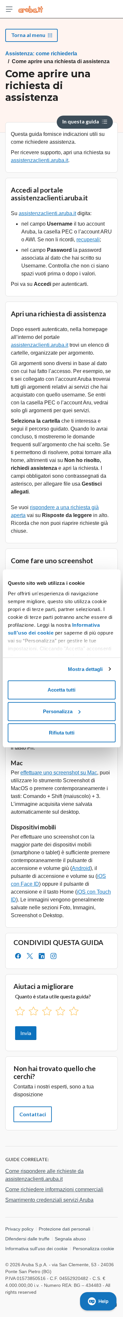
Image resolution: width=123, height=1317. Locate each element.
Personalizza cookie (93, 1248)
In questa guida (80, 121)
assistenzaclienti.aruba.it (39, 160)
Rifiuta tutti (61, 732)
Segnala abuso (70, 1238)
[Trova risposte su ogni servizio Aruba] (30, 9)
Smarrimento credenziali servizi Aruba (49, 1200)
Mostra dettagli (85, 669)
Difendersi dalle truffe (27, 1238)
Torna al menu (28, 35)
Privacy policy (19, 1229)
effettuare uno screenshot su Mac (58, 772)
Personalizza (57, 711)
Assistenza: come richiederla (41, 53)
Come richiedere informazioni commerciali (54, 1189)
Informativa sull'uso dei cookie (36, 1248)
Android (81, 868)
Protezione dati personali (64, 1229)
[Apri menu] (9, 9)
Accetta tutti (61, 690)
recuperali (88, 239)
